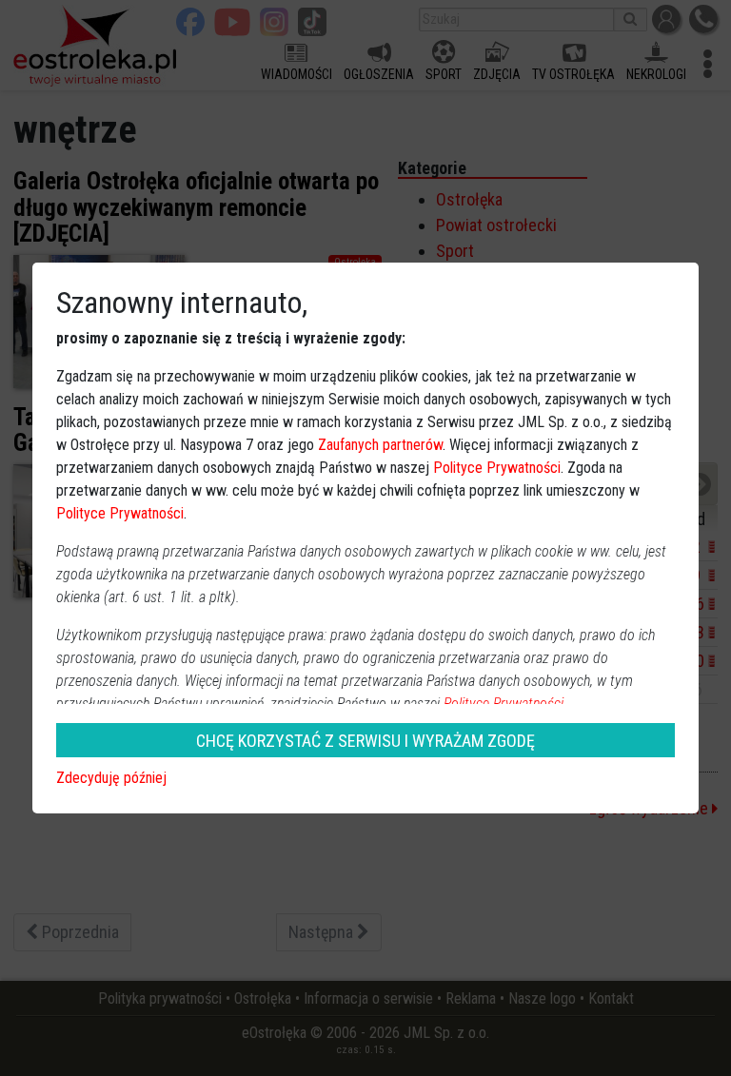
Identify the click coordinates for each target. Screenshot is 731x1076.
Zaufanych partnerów (380, 445)
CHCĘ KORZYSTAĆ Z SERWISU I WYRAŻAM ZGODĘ (365, 741)
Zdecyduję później (111, 778)
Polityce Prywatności (497, 468)
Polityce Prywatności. (505, 704)
